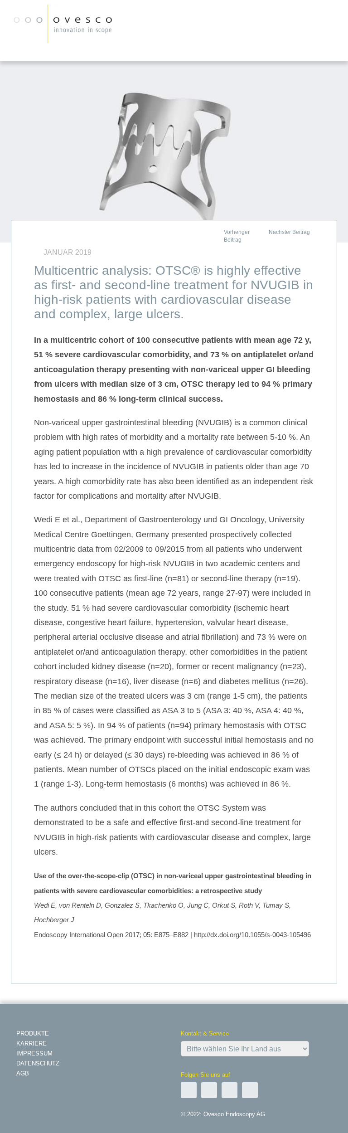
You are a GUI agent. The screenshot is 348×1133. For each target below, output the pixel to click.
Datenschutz (37, 1063)
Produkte (32, 1033)
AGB (22, 1073)
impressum (34, 1053)
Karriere (31, 1043)
